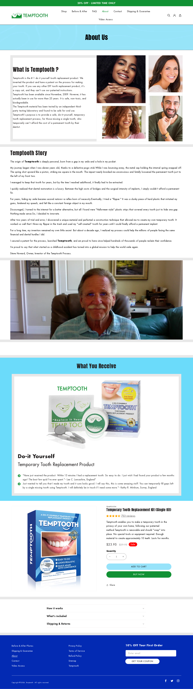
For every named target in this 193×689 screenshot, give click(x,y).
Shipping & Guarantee (22, 651)
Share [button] (112, 585)
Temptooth (74, 666)
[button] (169, 15)
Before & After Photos (22, 646)
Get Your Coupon (142, 661)
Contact (15, 661)
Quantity (111, 551)
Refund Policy (75, 656)
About (15, 656)
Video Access (18, 666)
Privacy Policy (75, 646)
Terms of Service (77, 651)
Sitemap (72, 661)
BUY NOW (138, 574)
